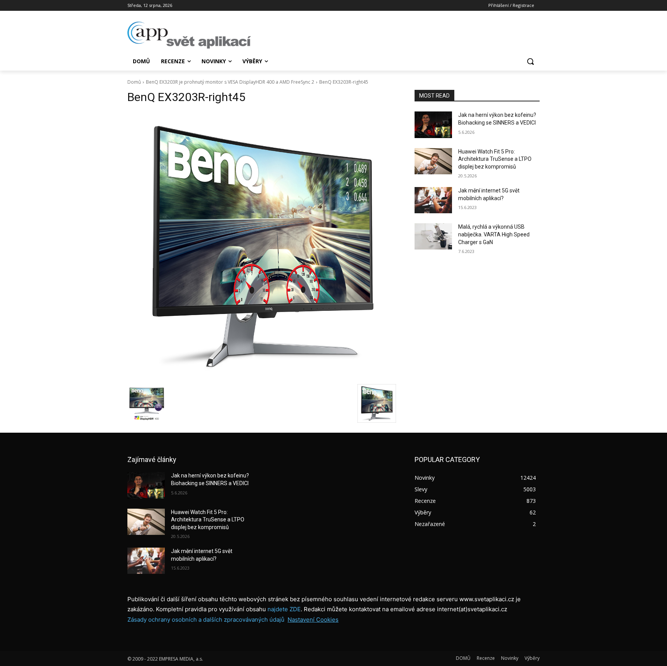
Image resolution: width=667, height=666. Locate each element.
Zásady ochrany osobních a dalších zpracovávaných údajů (205, 619)
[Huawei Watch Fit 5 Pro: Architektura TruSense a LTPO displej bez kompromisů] (433, 161)
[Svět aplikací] (189, 35)
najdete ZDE (284, 609)
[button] (530, 61)
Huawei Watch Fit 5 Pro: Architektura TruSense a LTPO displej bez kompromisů (495, 159)
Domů (134, 82)
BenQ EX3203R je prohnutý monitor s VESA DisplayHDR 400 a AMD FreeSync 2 (230, 82)
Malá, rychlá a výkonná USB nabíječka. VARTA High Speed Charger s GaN (494, 234)
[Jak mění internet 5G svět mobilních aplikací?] (433, 200)
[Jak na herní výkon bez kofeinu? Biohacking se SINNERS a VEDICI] (433, 124)
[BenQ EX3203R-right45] (261, 246)
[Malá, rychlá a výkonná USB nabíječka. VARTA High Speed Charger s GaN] (433, 236)
